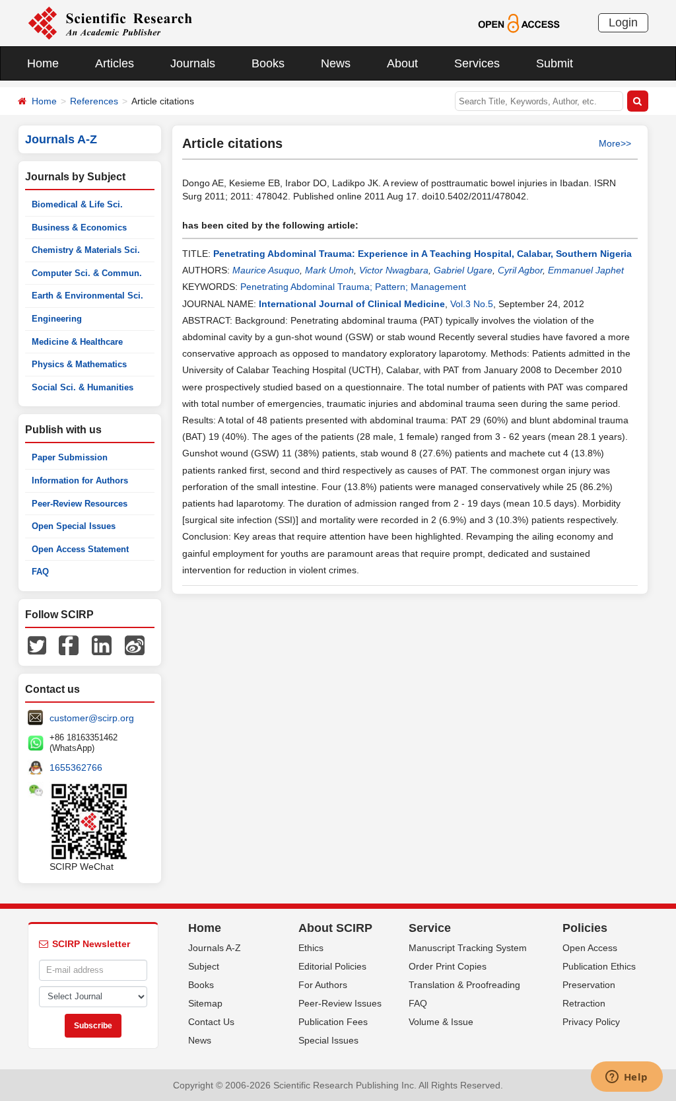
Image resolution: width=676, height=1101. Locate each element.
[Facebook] (69, 644)
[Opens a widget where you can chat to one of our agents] (626, 1077)
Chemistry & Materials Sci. (86, 250)
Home (43, 63)
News (336, 63)
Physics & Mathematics (79, 364)
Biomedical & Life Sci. (77, 204)
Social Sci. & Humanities (82, 387)
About (402, 63)
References (94, 101)
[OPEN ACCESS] (518, 22)
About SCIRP (335, 928)
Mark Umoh (329, 270)
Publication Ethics (599, 966)
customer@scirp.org (92, 718)
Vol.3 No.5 (471, 304)
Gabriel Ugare (463, 270)
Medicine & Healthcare (77, 342)
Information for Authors (80, 480)
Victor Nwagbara (393, 270)
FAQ (40, 572)
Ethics (310, 947)
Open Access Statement (80, 549)
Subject (203, 966)
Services (477, 63)
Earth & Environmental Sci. (87, 296)
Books (268, 63)
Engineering (57, 319)
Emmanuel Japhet (586, 270)
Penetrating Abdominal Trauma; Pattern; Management (353, 286)
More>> (615, 143)
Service (430, 928)
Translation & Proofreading (464, 984)
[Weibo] (135, 644)
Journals (192, 63)
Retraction (583, 1003)
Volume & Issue (441, 1021)
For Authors (322, 984)
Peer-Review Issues (340, 1003)
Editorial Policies (332, 966)
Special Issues (328, 1040)
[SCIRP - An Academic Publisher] (110, 22)
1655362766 (76, 767)
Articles (114, 63)
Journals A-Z (214, 947)
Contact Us (211, 1021)
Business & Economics (79, 227)
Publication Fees (333, 1021)
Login (623, 22)
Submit (554, 63)
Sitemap (205, 1003)
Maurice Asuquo (266, 270)
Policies (584, 928)
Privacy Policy (591, 1021)
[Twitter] (37, 644)
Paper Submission (70, 457)
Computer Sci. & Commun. (87, 273)
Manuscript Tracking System (468, 947)
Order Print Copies (448, 966)
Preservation (588, 984)
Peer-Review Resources (79, 504)
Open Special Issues (74, 526)
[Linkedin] (102, 644)
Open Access (589, 947)
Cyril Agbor (520, 270)
